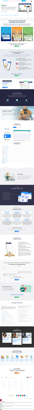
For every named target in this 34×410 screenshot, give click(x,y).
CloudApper (28, 398)
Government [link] (3, 384)
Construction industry (7, 220)
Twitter (27, 383)
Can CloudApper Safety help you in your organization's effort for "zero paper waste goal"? (8, 322)
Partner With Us (22, 384)
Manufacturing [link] (9, 384)
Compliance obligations (4, 15)
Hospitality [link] (9, 386)
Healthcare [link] (9, 383)
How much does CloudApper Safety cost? (5, 313)
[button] (9, 305)
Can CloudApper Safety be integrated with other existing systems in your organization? (8, 317)
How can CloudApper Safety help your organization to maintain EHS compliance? (25, 318)
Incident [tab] (17, 127)
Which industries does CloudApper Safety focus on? (6, 320)
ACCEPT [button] (1, 409)
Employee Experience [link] (4, 386)
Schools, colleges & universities (17, 220)
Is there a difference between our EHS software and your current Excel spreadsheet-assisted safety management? (24, 315)
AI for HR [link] (3, 382)
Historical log (5, 156)
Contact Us (22, 386)
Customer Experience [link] (4, 385)
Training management (6, 147)
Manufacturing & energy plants (7, 213)
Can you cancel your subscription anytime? (22, 310)
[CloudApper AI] (5, 1)
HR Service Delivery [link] (16, 383)
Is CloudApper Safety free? (20, 319)
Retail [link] (8, 382)
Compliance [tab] (15, 127)
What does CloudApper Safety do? (5, 312)
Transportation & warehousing (27, 220)
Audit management (13, 15)
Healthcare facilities (27, 213)
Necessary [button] (1, 403)
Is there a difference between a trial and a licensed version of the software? (8, 323)
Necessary (1, 404)
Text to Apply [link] (15, 385)
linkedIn (27, 384)
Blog (27, 386)
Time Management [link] (16, 382)
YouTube (28, 385)
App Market (22, 383)
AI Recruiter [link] (15, 386)
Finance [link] (9, 385)
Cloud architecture (5, 161)
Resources (22, 385)
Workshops (22, 382)
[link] (4, 398)
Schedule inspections (6, 145)
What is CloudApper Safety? (4, 305)
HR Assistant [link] (15, 384)
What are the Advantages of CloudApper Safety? (6, 314)
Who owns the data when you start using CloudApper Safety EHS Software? (25, 305)
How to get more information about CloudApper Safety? (23, 311)
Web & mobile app (5, 159)
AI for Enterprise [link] (3, 383)
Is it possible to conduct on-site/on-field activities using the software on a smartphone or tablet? (8, 319)
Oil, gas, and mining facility (17, 213)
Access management (6, 158)
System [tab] (19, 127)
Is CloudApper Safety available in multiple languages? (23, 314)
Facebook (28, 382)
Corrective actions (5, 153)
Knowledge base (17, 15)
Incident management (9, 15)
